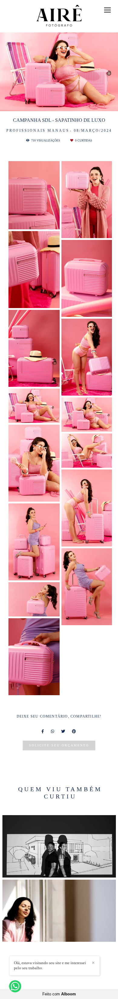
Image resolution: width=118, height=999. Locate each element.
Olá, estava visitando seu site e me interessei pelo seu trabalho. (50, 965)
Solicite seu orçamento (59, 745)
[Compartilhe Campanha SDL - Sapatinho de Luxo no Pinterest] (74, 731)
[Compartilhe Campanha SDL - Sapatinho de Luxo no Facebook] (43, 731)
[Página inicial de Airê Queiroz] (59, 16)
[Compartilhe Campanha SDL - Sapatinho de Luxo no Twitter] (63, 731)
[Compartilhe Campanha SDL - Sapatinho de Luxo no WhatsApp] (53, 731)
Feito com (59, 994)
